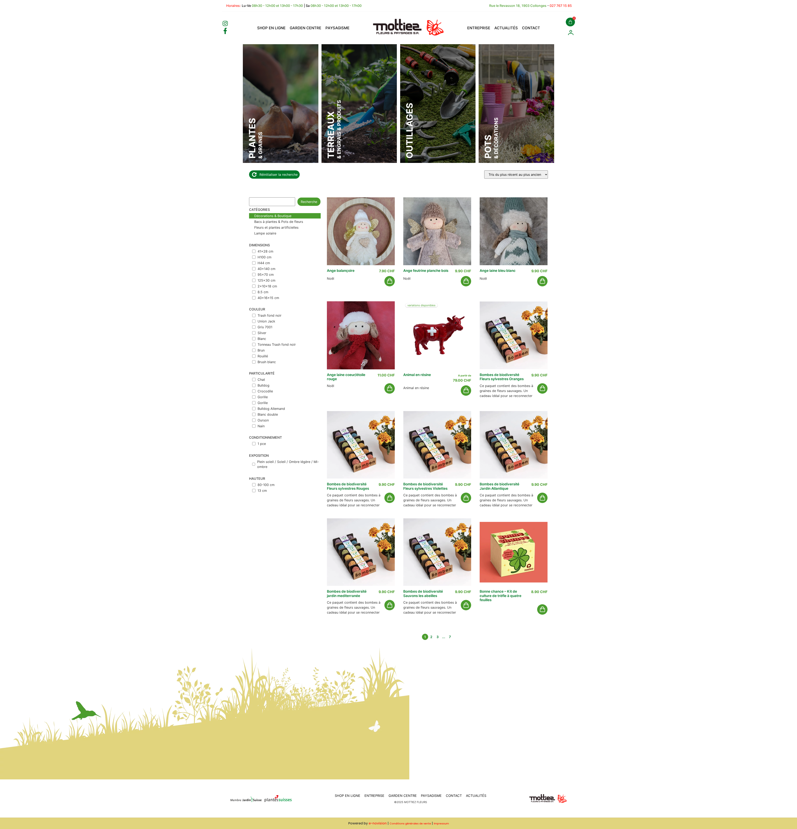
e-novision (378, 823)
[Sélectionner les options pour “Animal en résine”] (466, 390)
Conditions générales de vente (410, 823)
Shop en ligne (271, 28)
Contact (531, 28)
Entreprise (478, 28)
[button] (389, 281)
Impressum (441, 823)
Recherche (309, 202)
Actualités (506, 28)
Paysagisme (337, 28)
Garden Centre (305, 28)
